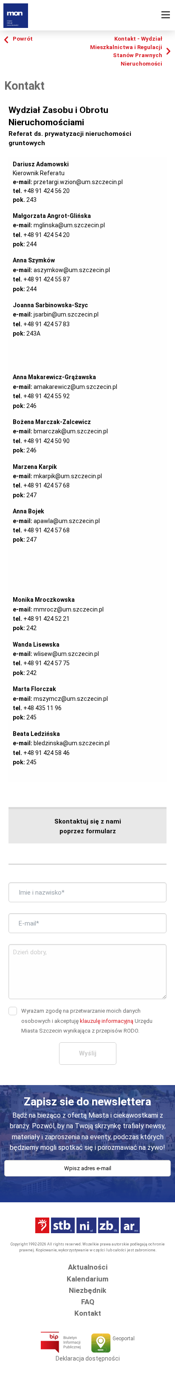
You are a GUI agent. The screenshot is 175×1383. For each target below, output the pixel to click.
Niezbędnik (87, 1290)
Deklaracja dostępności (88, 1358)
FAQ (87, 1302)
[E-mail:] (87, 1177)
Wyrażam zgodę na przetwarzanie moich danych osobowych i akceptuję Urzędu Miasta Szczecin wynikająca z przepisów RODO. (86, 1021)
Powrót (23, 39)
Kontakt (87, 1313)
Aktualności (87, 1267)
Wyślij (87, 1053)
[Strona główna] (15, 15)
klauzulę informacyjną (106, 1021)
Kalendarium (87, 1279)
